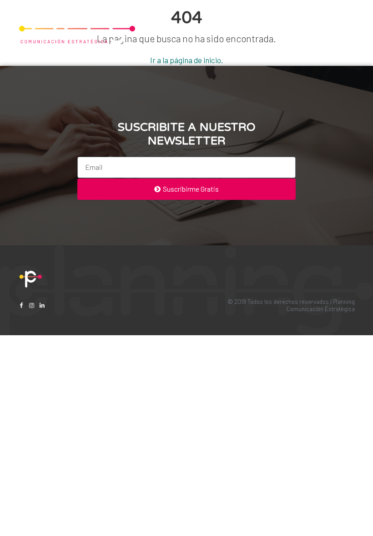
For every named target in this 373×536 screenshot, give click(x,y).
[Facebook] (21, 305)
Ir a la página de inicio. (186, 60)
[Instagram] (32, 305)
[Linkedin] (42, 305)
